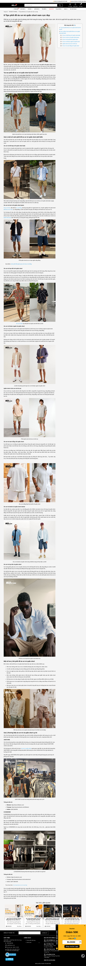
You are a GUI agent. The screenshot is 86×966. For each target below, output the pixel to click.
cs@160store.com (11, 945)
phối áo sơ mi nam (8, 209)
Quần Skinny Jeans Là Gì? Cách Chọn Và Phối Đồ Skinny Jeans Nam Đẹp (53, 919)
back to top (82, 960)
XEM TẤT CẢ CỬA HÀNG (49, 960)
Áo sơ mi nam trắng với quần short (71, 45)
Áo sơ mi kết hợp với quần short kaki (71, 35)
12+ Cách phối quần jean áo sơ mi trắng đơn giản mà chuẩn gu (33, 919)
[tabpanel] (13, 916)
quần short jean (7, 217)
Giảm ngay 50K (57, 937)
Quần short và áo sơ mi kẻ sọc (70, 43)
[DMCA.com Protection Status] (9, 959)
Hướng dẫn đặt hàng (31, 940)
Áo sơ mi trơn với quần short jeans (71, 37)
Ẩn (74, 25)
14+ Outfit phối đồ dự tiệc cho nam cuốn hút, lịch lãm (72, 919)
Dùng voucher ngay (72, 946)
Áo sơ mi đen (19, 323)
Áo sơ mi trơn (7, 207)
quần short (28, 748)
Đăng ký (45, 932)
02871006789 (10, 943)
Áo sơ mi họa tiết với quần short (70, 39)
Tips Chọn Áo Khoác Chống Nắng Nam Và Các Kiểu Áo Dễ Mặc (14, 919)
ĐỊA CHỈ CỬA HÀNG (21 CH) (51, 937)
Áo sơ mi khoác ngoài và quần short (71, 41)
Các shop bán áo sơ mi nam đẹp (20, 885)
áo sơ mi (23, 748)
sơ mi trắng (19, 207)
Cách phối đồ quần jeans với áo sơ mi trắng (21, 264)
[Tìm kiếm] (60, 5)
